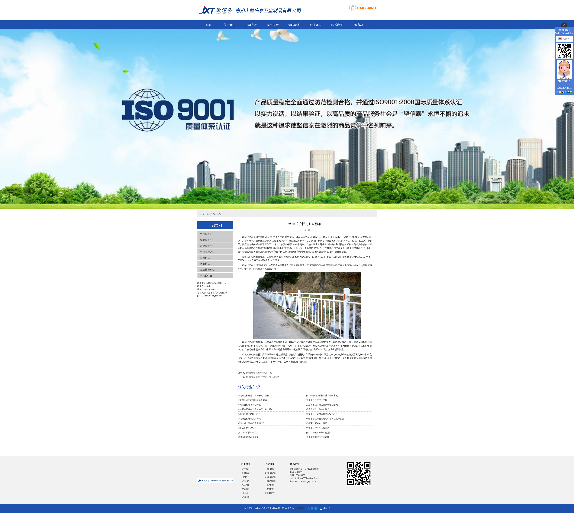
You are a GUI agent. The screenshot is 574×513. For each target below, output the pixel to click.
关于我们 (230, 25)
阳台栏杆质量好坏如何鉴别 (318, 432)
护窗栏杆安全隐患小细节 (317, 409)
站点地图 (245, 497)
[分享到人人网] (568, 92)
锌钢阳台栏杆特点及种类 (259, 372)
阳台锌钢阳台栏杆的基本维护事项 (322, 395)
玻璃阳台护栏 (207, 239)
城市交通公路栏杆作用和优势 (251, 423)
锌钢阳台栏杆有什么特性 (249, 404)
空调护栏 (205, 257)
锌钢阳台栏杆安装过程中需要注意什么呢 (325, 418)
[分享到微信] (571, 92)
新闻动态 (294, 25)
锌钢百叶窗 (206, 275)
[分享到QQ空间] (560, 92)
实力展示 (273, 25)
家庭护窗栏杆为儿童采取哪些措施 (322, 404)
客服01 (566, 38)
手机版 (326, 508)
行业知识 (316, 25)
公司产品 (251, 25)
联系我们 (337, 25)
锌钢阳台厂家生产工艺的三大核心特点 (255, 409)
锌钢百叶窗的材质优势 (248, 436)
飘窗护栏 (205, 263)
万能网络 (300, 508)
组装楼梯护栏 (207, 269)
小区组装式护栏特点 (247, 432)
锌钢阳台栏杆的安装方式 (317, 427)
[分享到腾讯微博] (565, 92)
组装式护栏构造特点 (247, 427)
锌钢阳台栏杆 (207, 233)
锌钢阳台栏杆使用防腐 (316, 399)
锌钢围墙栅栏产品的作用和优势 (263, 377)
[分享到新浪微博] (563, 92)
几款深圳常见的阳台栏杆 (249, 413)
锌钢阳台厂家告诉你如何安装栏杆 (322, 413)
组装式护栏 (247, 265)
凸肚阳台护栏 (207, 245)
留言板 (358, 25)
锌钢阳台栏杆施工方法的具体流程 (253, 395)
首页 (208, 25)
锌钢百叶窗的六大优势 (316, 423)
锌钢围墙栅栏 (207, 251)
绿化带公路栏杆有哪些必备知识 (252, 399)
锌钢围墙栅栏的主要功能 (317, 436)
